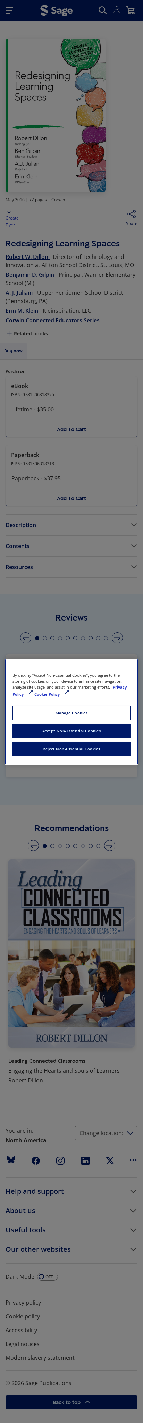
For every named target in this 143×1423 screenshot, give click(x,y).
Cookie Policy (47, 694)
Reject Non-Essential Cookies (71, 748)
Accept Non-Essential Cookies (71, 730)
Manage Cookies (72, 712)
